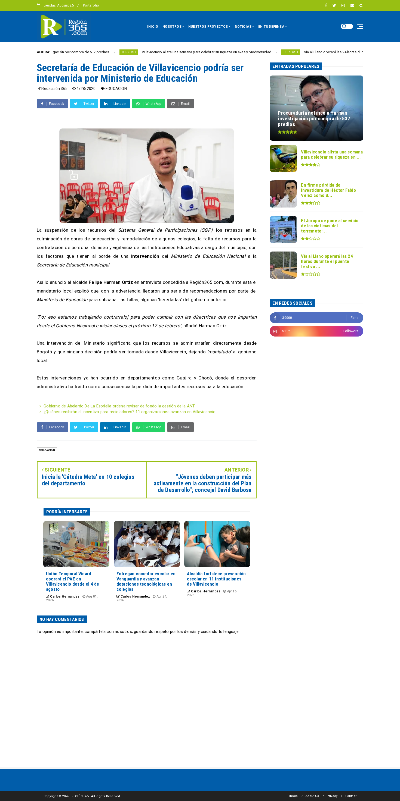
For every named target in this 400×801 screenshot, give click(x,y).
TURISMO (101, 52)
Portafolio (91, 5)
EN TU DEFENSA (271, 27)
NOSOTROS (171, 27)
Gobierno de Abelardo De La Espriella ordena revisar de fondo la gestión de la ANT (119, 406)
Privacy (332, 795)
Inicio (293, 795)
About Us (312, 795)
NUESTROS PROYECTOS (208, 27)
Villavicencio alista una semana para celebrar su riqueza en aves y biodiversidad (179, 52)
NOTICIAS (243, 27)
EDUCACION (116, 88)
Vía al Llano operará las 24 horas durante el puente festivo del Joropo (333, 52)
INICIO (152, 27)
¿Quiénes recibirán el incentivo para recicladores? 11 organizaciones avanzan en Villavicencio (130, 411)
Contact (350, 795)
